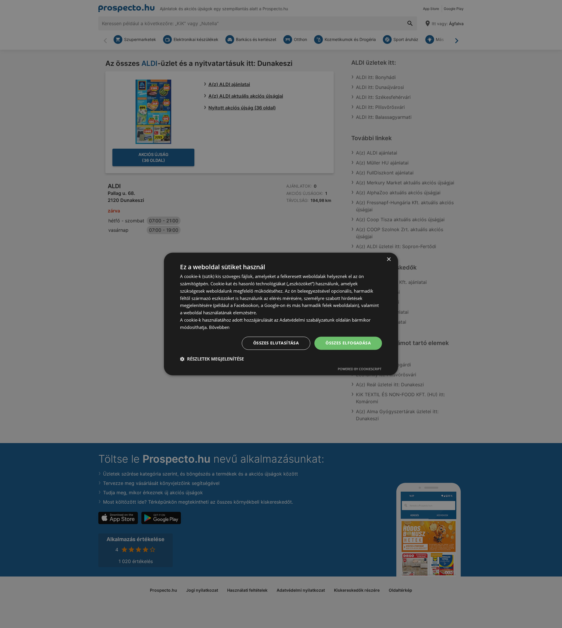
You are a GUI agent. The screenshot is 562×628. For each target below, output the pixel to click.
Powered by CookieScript (359, 369)
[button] (212, 359)
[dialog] (281, 314)
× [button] (388, 259)
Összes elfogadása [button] (348, 343)
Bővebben (219, 327)
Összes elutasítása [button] (276, 343)
